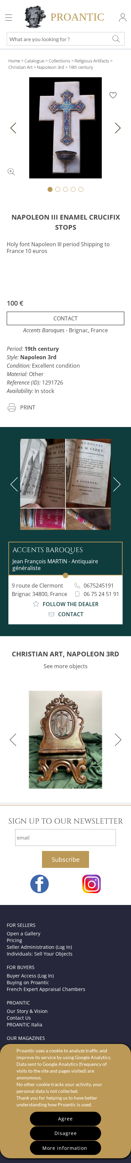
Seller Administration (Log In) (39, 947)
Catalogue (34, 61)
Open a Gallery (23, 933)
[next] (115, 484)
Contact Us (19, 1018)
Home (14, 61)
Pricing (14, 940)
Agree (65, 1118)
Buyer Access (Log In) (30, 975)
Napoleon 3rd (50, 67)
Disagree (65, 1133)
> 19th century (79, 67)
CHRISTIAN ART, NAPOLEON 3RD (65, 653)
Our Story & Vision (27, 1011)
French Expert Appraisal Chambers (46, 989)
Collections (59, 61)
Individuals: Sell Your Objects (40, 954)
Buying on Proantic (28, 982)
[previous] (15, 484)
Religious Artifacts (92, 61)
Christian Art (20, 67)
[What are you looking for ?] (116, 38)
